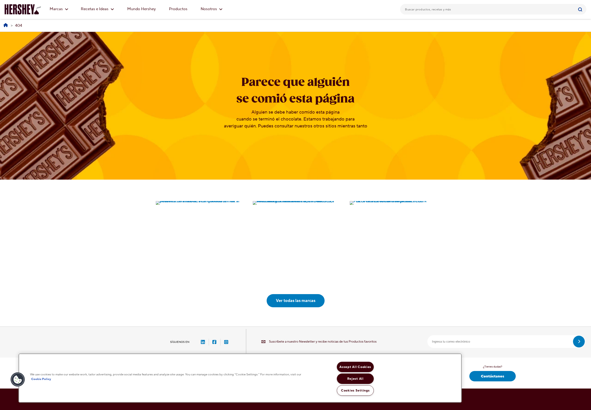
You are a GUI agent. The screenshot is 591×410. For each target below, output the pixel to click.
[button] (17, 379)
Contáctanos (492, 376)
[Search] (580, 9)
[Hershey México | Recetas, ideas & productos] (5, 25)
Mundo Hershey (141, 9)
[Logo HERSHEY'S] (23, 9)
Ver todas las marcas (295, 300)
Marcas (57, 9)
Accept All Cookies (355, 367)
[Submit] (580, 9)
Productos (178, 9)
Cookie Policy (41, 379)
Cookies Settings (355, 390)
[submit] (579, 341)
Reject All (355, 379)
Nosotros (209, 9)
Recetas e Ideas (95, 9)
